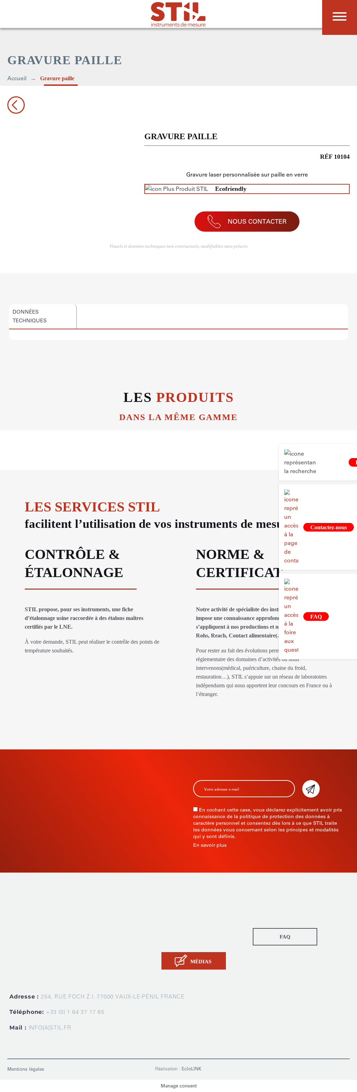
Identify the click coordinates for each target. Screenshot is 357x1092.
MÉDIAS (200, 961)
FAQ (285, 937)
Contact (171, 941)
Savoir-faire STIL (181, 933)
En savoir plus (210, 845)
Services (172, 924)
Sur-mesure (175, 915)
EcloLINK (192, 1068)
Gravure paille (57, 78)
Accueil (16, 78)
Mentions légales (25, 1069)
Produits (171, 907)
